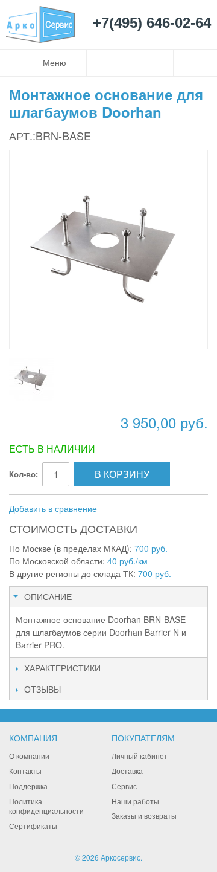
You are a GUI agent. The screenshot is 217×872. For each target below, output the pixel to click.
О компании (29, 756)
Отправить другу (122, 509)
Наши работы (135, 801)
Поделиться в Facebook (146, 509)
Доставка (127, 771)
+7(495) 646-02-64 (152, 23)
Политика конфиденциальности (46, 806)
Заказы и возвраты (144, 815)
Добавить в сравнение (53, 508)
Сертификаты (33, 826)
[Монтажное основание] (31, 378)
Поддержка (28, 786)
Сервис (124, 786)
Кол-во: (23, 474)
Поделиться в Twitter (170, 509)
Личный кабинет (140, 756)
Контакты (25, 771)
